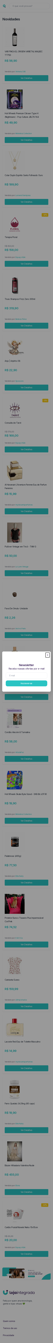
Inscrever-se (26, 683)
